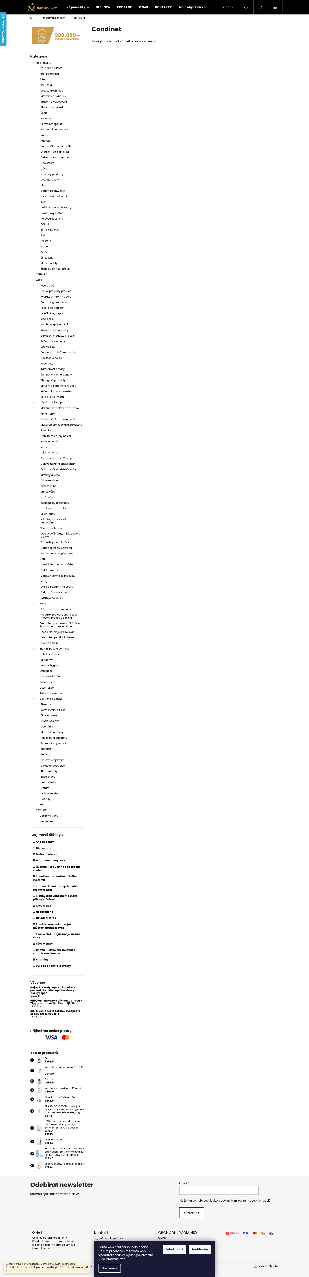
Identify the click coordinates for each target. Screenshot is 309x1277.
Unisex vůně (48, 491)
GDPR (162, 1237)
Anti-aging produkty (53, 302)
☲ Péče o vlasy (43, 943)
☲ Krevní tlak (42, 905)
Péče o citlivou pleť (53, 308)
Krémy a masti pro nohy (56, 609)
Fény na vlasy (49, 715)
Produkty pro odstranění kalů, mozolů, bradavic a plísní (59, 616)
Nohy (43, 603)
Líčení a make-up (51, 402)
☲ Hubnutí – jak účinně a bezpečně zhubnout (57, 868)
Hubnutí (46, 141)
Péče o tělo (47, 319)
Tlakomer (46, 749)
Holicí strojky (48, 782)
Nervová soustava (52, 218)
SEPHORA (41, 274)
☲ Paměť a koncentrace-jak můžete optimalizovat (52, 926)
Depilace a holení (51, 358)
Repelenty (47, 363)
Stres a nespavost (52, 107)
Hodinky (45, 799)
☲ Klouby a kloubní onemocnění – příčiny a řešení (56, 897)
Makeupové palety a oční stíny (60, 408)
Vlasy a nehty (49, 263)
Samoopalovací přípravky (57, 553)
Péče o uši (46, 682)
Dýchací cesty (50, 179)
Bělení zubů (48, 514)
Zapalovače (48, 776)
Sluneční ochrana (51, 528)
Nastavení (110, 1268)
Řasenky (46, 430)
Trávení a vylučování (54, 101)
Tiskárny (46, 704)
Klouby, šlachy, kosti (53, 191)
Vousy (43, 581)
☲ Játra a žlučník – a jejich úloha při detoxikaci (55, 887)
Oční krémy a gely (52, 313)
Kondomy (47, 660)
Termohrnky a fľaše (53, 710)
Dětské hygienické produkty (58, 576)
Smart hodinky (50, 721)
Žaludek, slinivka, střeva (55, 269)
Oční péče (46, 671)
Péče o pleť (47, 285)
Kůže (44, 202)
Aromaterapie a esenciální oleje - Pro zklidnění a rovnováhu (61, 624)
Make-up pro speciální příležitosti (61, 425)
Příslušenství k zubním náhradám (54, 521)
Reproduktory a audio (54, 743)
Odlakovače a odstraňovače (58, 469)
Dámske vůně (49, 480)
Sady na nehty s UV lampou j (58, 458)
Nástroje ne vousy (52, 598)
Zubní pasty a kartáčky (55, 503)
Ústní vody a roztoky (53, 508)
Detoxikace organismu (55, 157)
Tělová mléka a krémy (55, 330)
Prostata (46, 241)
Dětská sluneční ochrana (56, 548)
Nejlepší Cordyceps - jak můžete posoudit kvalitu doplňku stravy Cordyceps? (52, 990)
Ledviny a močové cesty (56, 207)
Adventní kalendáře (52, 693)
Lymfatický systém (53, 213)
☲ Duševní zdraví (45, 854)
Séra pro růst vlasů (52, 397)
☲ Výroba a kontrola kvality (52, 966)
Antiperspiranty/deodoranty (58, 352)
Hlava (44, 185)
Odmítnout (174, 1249)
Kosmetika (46, 821)
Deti (42, 559)
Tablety (45, 754)
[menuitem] (78, 7)
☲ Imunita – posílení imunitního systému (55, 878)
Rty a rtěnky (48, 413)
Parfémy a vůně (50, 475)
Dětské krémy (49, 570)
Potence (46, 118)
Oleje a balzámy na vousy (57, 587)
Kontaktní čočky (51, 676)
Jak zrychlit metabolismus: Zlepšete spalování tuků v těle (55, 1012)
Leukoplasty (48, 347)
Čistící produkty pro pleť (56, 291)
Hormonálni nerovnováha (57, 146)
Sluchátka (47, 726)
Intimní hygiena (50, 665)
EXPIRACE (41, 810)
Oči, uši (45, 224)
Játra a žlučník (50, 230)
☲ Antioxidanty (43, 842)
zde (122, 1259)
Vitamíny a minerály (53, 96)
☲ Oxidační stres (44, 918)
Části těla (46, 85)
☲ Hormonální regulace (49, 860)
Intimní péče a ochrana (54, 648)
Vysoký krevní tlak (52, 90)
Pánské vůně (48, 486)
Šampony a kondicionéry (56, 374)
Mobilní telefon (50, 793)
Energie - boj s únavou (55, 152)
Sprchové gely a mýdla (55, 324)
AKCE (39, 280)
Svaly (44, 252)
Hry (42, 804)
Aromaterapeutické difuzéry (58, 637)
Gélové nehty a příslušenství (58, 464)
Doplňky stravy (49, 816)
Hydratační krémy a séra (56, 296)
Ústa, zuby (47, 258)
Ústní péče (46, 497)
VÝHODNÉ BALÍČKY (51, 68)
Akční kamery (49, 771)
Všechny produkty (52, 174)
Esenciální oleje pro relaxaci (58, 632)
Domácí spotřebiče (53, 765)
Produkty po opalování (55, 542)
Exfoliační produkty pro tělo (58, 336)
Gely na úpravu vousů (54, 592)
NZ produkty (43, 63)
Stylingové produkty (53, 380)
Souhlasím (199, 1249)
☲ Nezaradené (43, 912)
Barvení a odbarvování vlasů (58, 386)
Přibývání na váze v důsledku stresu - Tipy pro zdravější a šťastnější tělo (56, 1002)
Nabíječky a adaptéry (54, 738)
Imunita (45, 135)
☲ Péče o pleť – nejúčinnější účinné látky (56, 935)
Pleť (43, 235)
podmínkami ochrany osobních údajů (245, 1200)
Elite (42, 79)
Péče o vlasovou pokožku (56, 391)
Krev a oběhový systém (55, 196)
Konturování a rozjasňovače (58, 419)
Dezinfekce (47, 688)
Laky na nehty (49, 452)
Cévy (44, 168)
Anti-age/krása (49, 74)
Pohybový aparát (51, 124)
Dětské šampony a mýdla (57, 564)
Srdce (44, 246)
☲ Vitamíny (41, 959)
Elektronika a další (51, 699)
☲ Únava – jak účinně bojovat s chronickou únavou (54, 951)
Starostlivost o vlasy (52, 369)
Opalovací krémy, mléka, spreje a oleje (60, 535)
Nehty (43, 447)
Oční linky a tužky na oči (56, 436)
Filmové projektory (52, 760)
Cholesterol (48, 163)
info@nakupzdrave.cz (113, 1238)
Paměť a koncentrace (55, 129)
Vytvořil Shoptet (269, 1266)
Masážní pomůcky (52, 732)
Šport (44, 113)
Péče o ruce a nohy (53, 341)
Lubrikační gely (50, 654)
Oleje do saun (49, 643)
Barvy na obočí (50, 441)
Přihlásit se (191, 1212)
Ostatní (45, 788)
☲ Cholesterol (42, 848)
